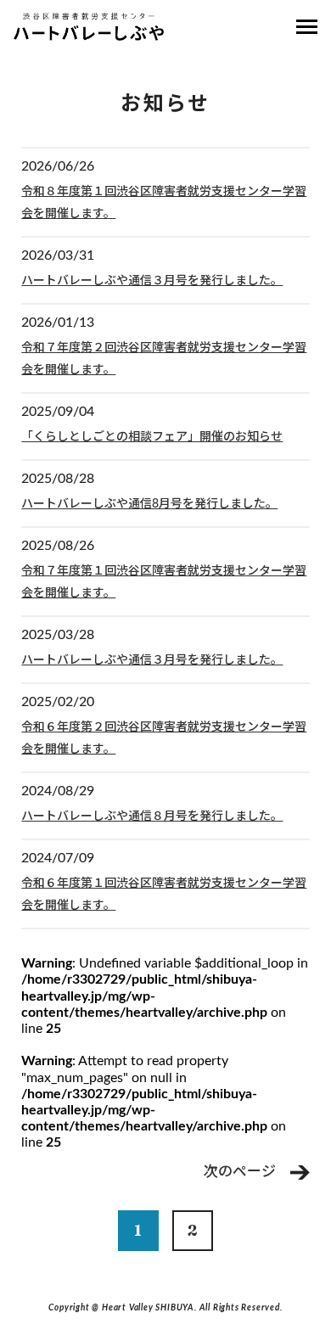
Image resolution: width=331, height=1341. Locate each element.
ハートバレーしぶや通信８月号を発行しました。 (152, 816)
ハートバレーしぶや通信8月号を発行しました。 (149, 504)
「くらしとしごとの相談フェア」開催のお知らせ (152, 437)
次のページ (240, 1171)
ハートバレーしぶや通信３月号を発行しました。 (152, 281)
